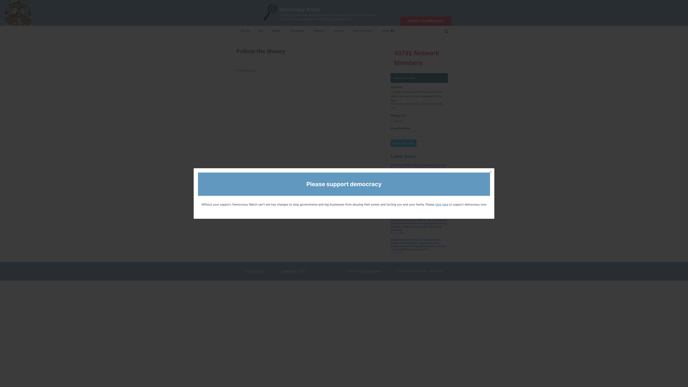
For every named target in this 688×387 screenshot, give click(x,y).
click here (441, 204)
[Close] (490, 172)
